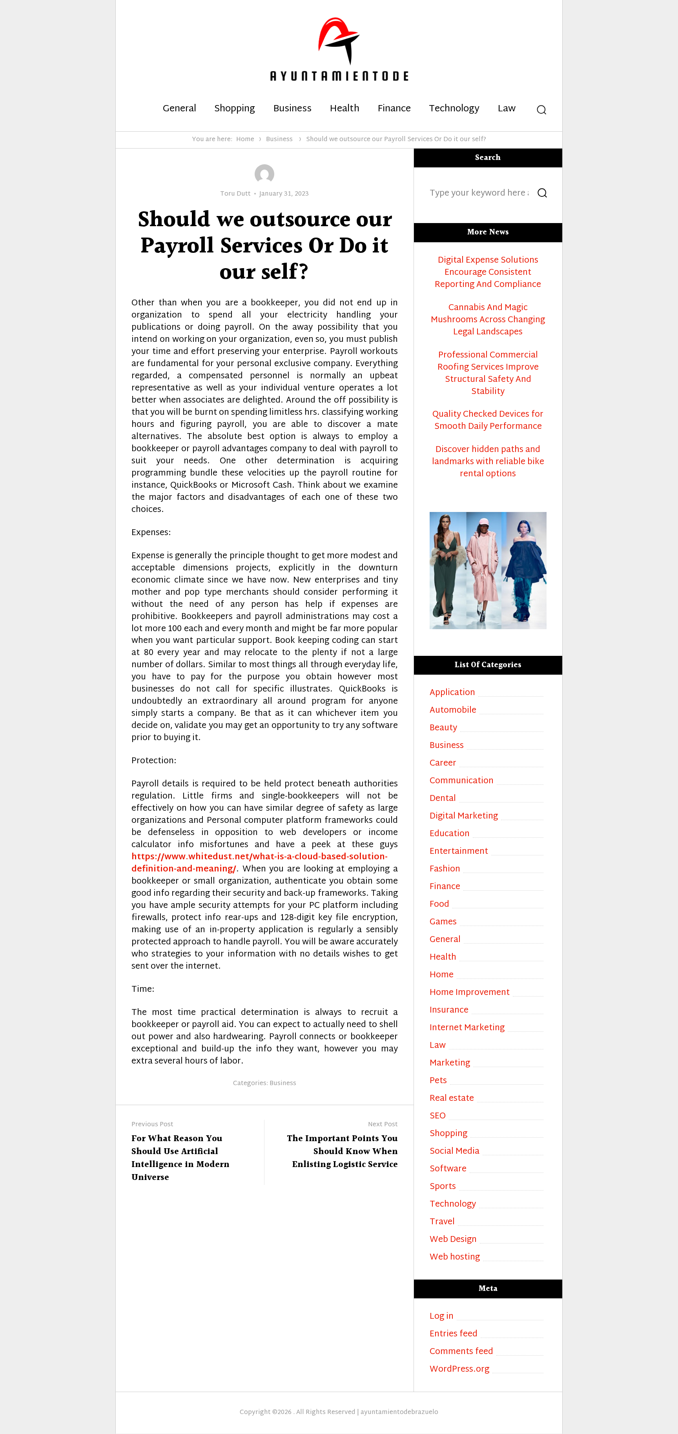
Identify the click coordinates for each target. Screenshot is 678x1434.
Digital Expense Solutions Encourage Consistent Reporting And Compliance (488, 273)
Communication (462, 781)
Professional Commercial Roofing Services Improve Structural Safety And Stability (488, 374)
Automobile (453, 711)
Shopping (234, 109)
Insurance (449, 1011)
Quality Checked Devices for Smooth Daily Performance (487, 421)
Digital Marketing (464, 817)
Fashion (445, 870)
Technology (454, 109)
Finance (394, 109)
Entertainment (459, 852)
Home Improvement (470, 993)
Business (292, 109)
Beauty (443, 728)
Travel (442, 1222)
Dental (443, 799)
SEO (438, 1117)
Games (443, 923)
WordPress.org (459, 1370)
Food (439, 905)
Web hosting (455, 1258)
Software (448, 1170)
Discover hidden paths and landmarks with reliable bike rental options (488, 462)
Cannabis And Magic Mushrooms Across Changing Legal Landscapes (488, 320)
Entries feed (454, 1335)
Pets (438, 1081)
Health (344, 109)
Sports (443, 1187)
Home (245, 139)
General (179, 109)
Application (452, 693)
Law (507, 109)
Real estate (452, 1099)
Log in (442, 1317)
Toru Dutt (235, 194)
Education (450, 834)
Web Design (453, 1240)
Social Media (454, 1152)
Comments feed (461, 1352)
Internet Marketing (467, 1028)
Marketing (450, 1064)
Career (443, 764)
